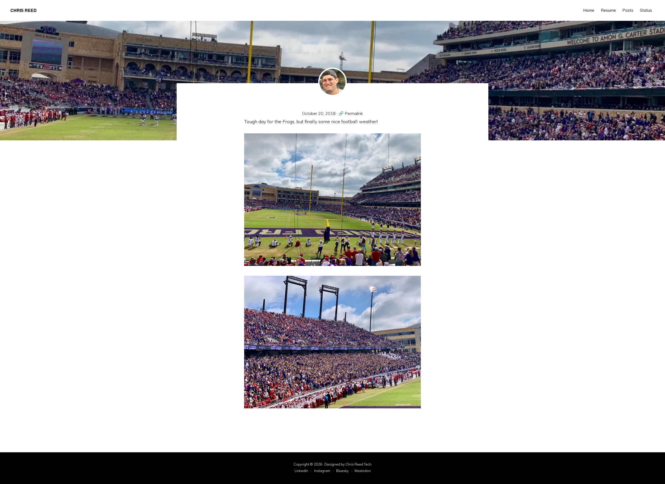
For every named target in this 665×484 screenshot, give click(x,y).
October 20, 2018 (319, 113)
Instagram (322, 471)
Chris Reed (23, 10)
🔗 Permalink (350, 113)
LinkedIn (301, 471)
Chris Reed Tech (358, 464)
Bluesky (342, 471)
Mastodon (363, 471)
